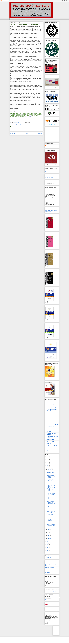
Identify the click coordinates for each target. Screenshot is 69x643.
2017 (48, 460)
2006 (48, 550)
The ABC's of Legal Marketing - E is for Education (51, 473)
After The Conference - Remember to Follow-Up (51, 497)
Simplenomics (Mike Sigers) (52, 445)
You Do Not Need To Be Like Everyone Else (51, 512)
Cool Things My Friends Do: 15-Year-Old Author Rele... (51, 505)
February (49, 538)
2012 (48, 541)
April (48, 535)
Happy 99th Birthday (50, 492)
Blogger (40, 640)
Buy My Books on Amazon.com (50, 567)
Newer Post (12, 133)
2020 (48, 456)
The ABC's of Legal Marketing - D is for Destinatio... (51, 476)
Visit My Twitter (48, 572)
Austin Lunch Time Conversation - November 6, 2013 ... (51, 509)
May (48, 533)
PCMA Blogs (49, 431)
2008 (48, 547)
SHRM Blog (49, 443)
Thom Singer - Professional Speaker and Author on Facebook (51, 591)
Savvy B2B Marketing (50, 441)
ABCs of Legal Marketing (17, 124)
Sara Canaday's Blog (50, 439)
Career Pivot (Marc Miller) (51, 407)
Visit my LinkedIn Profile (49, 570)
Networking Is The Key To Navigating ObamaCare (51, 522)
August (48, 529)
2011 (47, 543)
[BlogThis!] (26, 122)
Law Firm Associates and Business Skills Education (51, 514)
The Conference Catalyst (49, 562)
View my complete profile (49, 146)
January (48, 539)
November (49, 469)
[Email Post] (23, 122)
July (48, 530)
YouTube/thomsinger (48, 557)
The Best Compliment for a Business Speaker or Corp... (51, 525)
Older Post (40, 133)
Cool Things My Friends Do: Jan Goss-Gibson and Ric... (51, 494)
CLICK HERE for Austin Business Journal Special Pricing (51, 211)
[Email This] (25, 122)
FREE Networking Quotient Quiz (50, 569)
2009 (48, 546)
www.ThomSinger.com (27, 116)
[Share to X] (27, 122)
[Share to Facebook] (28, 122)
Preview (46, 599)
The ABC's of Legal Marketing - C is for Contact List (51, 479)
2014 (48, 465)
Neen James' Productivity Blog (52, 424)
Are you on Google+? (51, 517)
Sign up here (47, 171)
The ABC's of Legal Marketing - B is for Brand (51, 489)
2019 (48, 457)
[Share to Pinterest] (29, 122)
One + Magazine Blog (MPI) (51, 429)
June (48, 532)
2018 (48, 459)
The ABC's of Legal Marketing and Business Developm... (51, 502)
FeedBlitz (54, 599)
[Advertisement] (58, 630)
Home (26, 133)
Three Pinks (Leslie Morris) (51, 447)
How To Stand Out (50, 500)
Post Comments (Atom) (28, 136)
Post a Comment (14, 128)
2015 (48, 463)
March (48, 536)
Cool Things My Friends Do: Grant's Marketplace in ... (51, 519)
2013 (48, 466)
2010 (48, 544)
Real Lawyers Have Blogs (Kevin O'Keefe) (51, 434)
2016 (48, 462)
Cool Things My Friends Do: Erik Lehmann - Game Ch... (51, 483)
